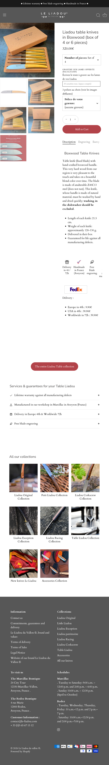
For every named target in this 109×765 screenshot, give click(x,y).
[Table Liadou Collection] (85, 521)
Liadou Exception (67, 628)
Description (69, 142)
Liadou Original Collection (23, 497)
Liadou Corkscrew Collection (85, 497)
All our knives (65, 660)
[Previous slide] (2, 48)
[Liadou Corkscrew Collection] (85, 478)
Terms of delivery (21, 642)
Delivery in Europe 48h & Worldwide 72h (38, 414)
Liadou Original (66, 618)
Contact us (17, 618)
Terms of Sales (19, 647)
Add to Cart (81, 129)
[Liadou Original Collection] (23, 478)
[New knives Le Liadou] (23, 563)
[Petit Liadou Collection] (54, 478)
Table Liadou (64, 650)
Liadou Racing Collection (54, 539)
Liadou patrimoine (67, 634)
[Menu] (5, 15)
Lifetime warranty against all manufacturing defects (43, 395)
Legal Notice (18, 652)
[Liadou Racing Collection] (54, 521)
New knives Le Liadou (23, 581)
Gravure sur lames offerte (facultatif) (78, 71)
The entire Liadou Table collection (54, 366)
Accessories (63, 655)
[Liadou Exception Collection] (23, 521)
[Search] (98, 15)
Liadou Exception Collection (23, 539)
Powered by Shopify (20, 751)
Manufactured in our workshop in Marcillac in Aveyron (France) (50, 404)
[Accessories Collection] (54, 563)
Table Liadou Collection (85, 538)
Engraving (84, 142)
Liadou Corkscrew (67, 644)
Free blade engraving (26, 423)
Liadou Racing (65, 639)
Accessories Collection (54, 581)
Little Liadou (64, 623)
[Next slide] (51, 48)
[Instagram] (58, 729)
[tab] (70, 142)
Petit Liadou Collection (54, 495)
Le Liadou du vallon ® (29, 748)
